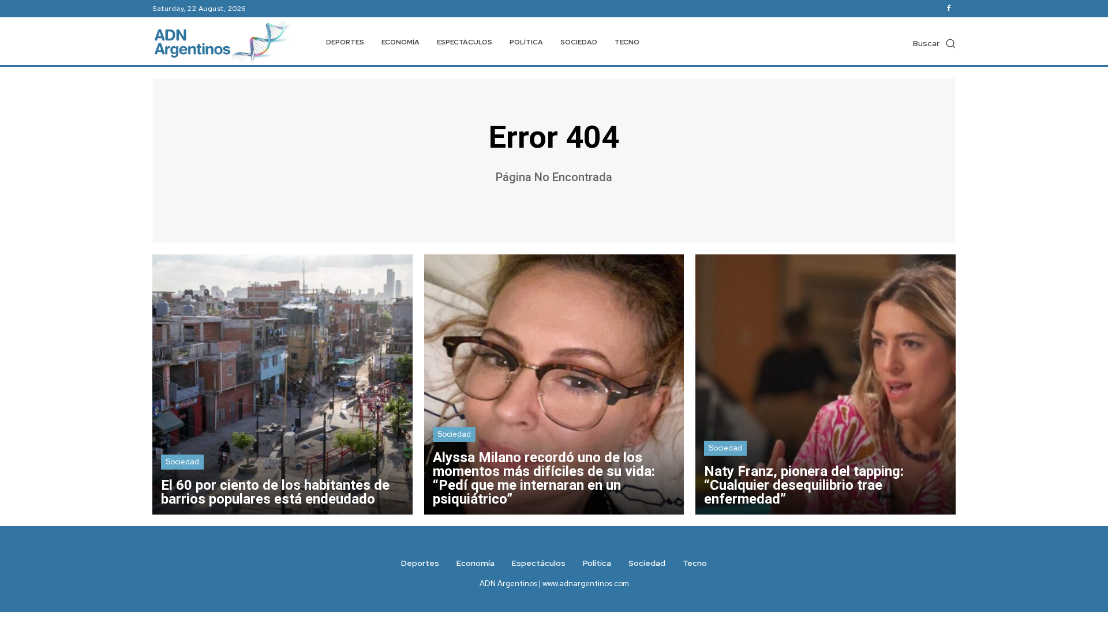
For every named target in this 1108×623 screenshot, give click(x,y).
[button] (934, 43)
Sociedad (182, 462)
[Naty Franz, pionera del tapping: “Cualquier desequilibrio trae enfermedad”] (825, 384)
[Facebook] (949, 9)
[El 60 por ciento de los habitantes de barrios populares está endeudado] (282, 384)
